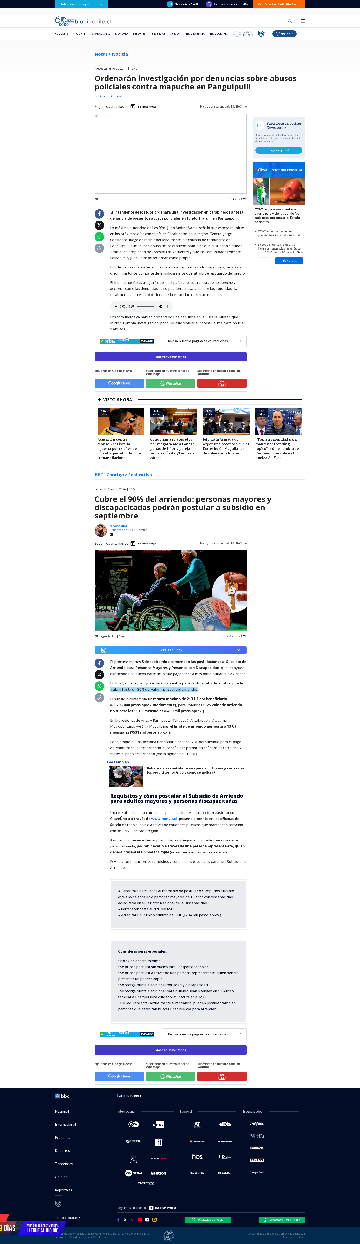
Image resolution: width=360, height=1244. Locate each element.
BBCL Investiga (195, 33)
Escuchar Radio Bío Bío (280, 4)
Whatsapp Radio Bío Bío (284, 1220)
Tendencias (157, 33)
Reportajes (63, 1190)
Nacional (79, 33)
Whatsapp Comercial (210, 1219)
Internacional (100, 33)
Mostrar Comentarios (170, 357)
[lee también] (127, 776)
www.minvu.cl (164, 818)
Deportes (139, 33)
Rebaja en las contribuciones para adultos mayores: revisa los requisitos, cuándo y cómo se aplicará (195, 770)
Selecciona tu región (75, 4)
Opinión (175, 33)
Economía (121, 33)
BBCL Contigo (219, 33)
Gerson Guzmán (112, 96)
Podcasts (61, 33)
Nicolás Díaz (119, 526)
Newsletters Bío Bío (187, 4)
